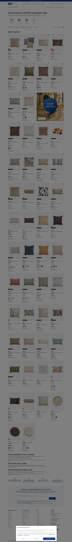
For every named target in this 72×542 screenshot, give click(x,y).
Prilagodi (23, 538)
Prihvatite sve (49, 538)
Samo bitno (36, 538)
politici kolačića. (27, 535)
